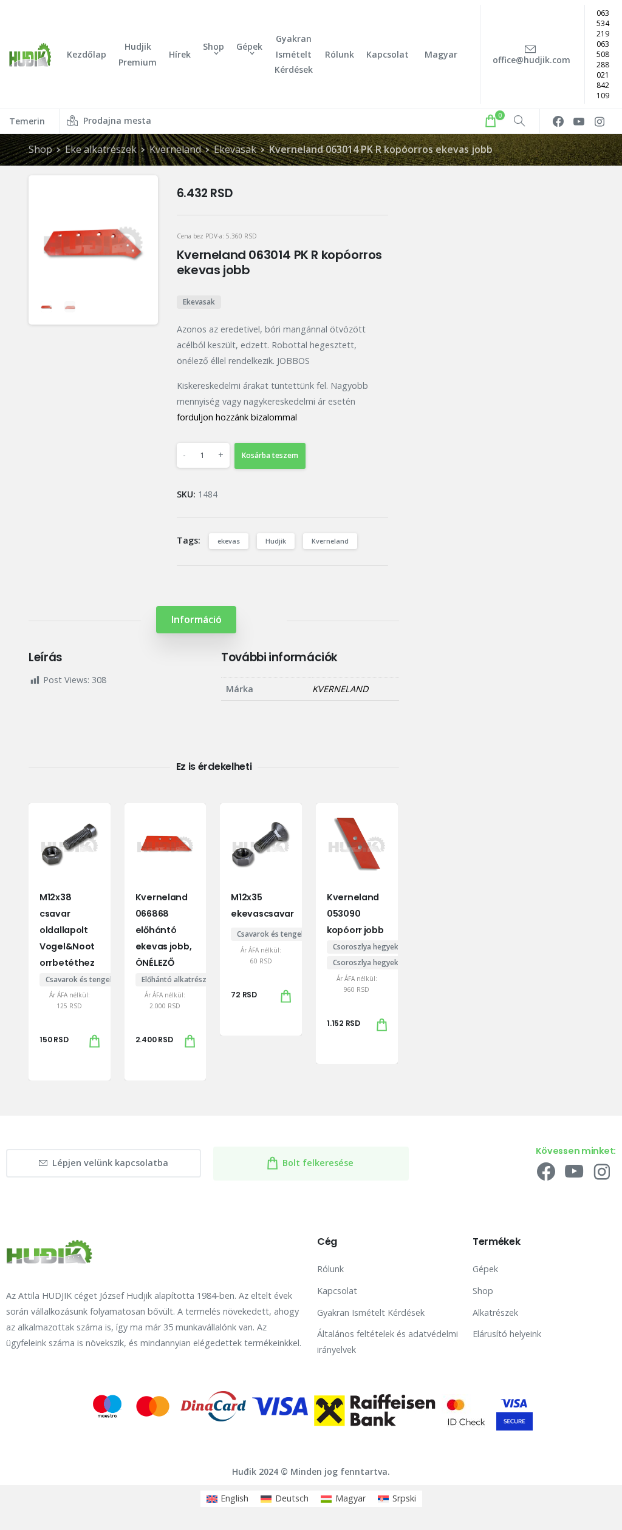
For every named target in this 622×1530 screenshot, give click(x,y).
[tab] (196, 619)
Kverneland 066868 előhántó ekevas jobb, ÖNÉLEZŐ (163, 930)
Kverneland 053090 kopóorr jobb (355, 913)
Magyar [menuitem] (350, 1498)
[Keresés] (519, 121)
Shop (40, 149)
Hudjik (275, 540)
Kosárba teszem (270, 455)
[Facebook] (558, 121)
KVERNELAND (340, 689)
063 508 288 (602, 54)
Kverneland (175, 149)
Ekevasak (235, 149)
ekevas (228, 540)
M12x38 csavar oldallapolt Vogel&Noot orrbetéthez (67, 930)
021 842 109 (602, 85)
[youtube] (579, 121)
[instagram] (599, 121)
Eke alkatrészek (101, 149)
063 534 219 (602, 23)
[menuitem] (227, 1498)
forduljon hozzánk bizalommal (237, 417)
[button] (138, 195)
